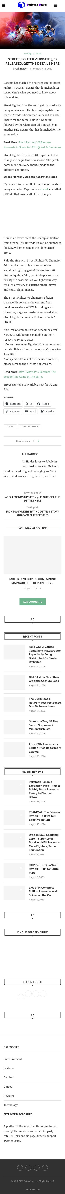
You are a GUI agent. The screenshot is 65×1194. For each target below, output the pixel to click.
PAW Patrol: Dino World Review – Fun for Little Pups (44, 869)
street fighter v (29, 426)
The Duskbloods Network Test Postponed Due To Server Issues (45, 702)
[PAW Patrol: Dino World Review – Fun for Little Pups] (14, 870)
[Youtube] (37, 1168)
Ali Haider (21, 68)
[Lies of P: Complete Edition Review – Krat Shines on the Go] (14, 893)
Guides (8, 1086)
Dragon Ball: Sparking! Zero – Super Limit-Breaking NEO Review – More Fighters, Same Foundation (44, 842)
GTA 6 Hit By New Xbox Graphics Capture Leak (44, 679)
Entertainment (13, 1059)
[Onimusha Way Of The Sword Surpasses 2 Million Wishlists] (14, 727)
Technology (11, 1105)
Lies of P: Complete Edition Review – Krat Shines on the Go (43, 891)
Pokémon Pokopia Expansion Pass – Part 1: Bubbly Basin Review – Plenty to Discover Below (44, 789)
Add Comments (32, 601)
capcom (10, 426)
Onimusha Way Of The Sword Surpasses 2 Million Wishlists (43, 725)
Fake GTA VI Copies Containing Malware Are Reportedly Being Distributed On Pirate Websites (45, 654)
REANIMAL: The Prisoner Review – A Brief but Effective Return (44, 816)
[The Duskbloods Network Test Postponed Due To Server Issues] (14, 704)
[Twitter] (28, 1168)
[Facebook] (20, 1168)
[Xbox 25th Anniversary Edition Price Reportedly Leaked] (14, 749)
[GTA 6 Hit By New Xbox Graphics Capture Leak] (14, 682)
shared (44, 189)
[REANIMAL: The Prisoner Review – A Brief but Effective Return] (14, 817)
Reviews (9, 1095)
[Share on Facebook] (43, 441)
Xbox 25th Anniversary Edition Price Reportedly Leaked (45, 748)
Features (9, 1068)
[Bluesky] (45, 1168)
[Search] (61, 5)
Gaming (8, 1077)
